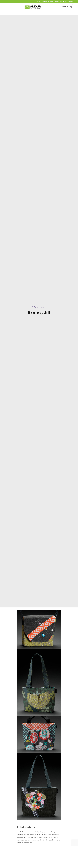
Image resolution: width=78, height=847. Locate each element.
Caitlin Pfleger (37, 317)
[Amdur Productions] (32, 7)
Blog (45, 317)
